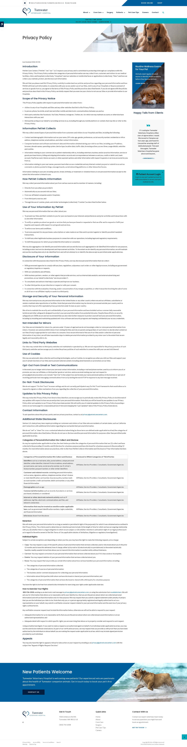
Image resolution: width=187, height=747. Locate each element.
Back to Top (33, 744)
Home (98, 717)
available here (116, 592)
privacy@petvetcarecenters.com (95, 414)
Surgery (110, 12)
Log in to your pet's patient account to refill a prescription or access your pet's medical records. (148, 178)
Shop (159, 3)
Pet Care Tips (133, 12)
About (85, 12)
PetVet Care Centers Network (155, 744)
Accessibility (36, 742)
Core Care (97, 12)
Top (184, 737)
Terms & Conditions (48, 742)
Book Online (147, 3)
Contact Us (33, 692)
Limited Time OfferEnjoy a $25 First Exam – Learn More (92, 21)
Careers (145, 12)
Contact (155, 12)
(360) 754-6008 (71, 3)
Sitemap (25, 744)
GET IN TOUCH (138, 728)
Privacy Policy (26, 742)
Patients (119, 12)
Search (59, 742)
